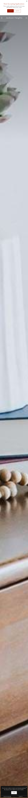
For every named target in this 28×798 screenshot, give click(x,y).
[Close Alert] (26, 1)
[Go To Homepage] (14, 18)
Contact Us (20, 796)
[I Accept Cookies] (26, 788)
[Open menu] (26, 18)
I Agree (14, 792)
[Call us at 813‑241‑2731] (1, 18)
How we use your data (7, 796)
